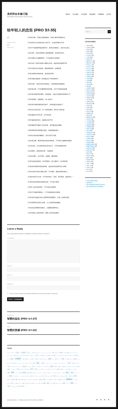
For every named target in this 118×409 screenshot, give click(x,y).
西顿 (33, 383)
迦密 (50, 383)
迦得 (54, 383)
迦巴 (52, 383)
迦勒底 (44, 383)
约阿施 (22, 379)
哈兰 (17, 363)
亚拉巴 (56, 352)
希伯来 (64, 366)
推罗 (69, 369)
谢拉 (36, 383)
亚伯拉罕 (24, 352)
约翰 (16, 379)
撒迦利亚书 (89, 117)
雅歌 (87, 86)
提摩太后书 (89, 150)
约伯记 (88, 78)
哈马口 (28, 363)
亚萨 (28, 355)
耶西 (64, 379)
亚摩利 (61, 352)
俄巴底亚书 (89, 103)
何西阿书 (88, 98)
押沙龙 (42, 369)
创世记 (68, 14)
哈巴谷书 (88, 111)
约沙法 (8, 379)
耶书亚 (33, 379)
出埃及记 (88, 47)
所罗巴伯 (28, 369)
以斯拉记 (88, 72)
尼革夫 (33, 366)
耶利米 (44, 379)
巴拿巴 (47, 366)
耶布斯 (51, 379)
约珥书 (88, 100)
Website (10, 284)
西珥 (20, 383)
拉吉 (44, 369)
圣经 (34, 363)
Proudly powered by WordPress (28, 400)
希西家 (9, 369)
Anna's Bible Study (92, 181)
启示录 (108, 14)
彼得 (18, 369)
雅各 (72, 383)
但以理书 (88, 96)
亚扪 (53, 352)
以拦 (74, 355)
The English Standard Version (95, 184)
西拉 (18, 383)
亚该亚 (33, 355)
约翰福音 (101, 14)
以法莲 (11, 359)
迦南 (48, 383)
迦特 (56, 383)
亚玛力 (15, 355)
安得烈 (13, 366)
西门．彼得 (31, 383)
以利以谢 (56, 355)
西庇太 (14, 383)
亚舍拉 (26, 355)
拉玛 (48, 369)
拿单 (53, 369)
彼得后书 (88, 161)
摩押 (8, 372)
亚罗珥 (23, 355)
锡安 (64, 383)
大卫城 (73, 363)
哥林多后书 (89, 134)
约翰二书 (88, 165)
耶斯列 (55, 379)
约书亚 (54, 375)
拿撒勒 (61, 369)
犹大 (67, 372)
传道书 (88, 84)
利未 (63, 359)
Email (9, 275)
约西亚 (19, 379)
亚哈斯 (34, 352)
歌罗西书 (88, 142)
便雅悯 (49, 359)
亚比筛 (7, 355)
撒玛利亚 (24, 372)
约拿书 (88, 105)
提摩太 (75, 369)
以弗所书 (88, 138)
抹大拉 (38, 369)
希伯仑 (59, 366)
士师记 (88, 57)
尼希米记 (88, 74)
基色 (58, 363)
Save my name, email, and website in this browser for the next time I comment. (34, 293)
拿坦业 (55, 369)
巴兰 (37, 366)
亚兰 (28, 352)
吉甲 (11, 363)
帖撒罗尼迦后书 (90, 146)
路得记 (88, 59)
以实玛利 (66, 355)
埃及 (38, 363)
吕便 (14, 363)
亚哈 (32, 352)
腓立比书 (88, 140)
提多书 (88, 152)
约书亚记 (88, 55)
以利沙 (62, 355)
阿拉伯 (69, 383)
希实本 (70, 366)
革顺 (14, 386)
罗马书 (88, 130)
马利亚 (19, 386)
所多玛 (26, 369)
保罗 (56, 358)
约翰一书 (88, 163)
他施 (40, 355)
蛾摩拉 (75, 379)
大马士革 (8, 366)
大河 (75, 363)
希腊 (78, 366)
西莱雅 (25, 383)
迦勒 (41, 383)
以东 (43, 355)
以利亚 (49, 355)
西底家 (16, 383)
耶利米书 (88, 90)
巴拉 (45, 366)
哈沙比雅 (23, 363)
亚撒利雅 (68, 352)
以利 (46, 355)
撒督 (28, 372)
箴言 (8, 45)
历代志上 (88, 69)
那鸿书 (88, 109)
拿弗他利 (58, 369)
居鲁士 (35, 366)
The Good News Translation (94, 186)
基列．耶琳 (47, 363)
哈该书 (88, 115)
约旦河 (75, 376)
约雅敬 (25, 379)
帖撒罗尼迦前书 (90, 144)
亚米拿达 (20, 355)
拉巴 (45, 369)
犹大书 (88, 169)
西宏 (9, 383)
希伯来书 (88, 156)
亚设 (31, 355)
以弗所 (68, 355)
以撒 (76, 355)
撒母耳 (20, 372)
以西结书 (88, 94)
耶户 (53, 379)
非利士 (9, 386)
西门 (28, 383)
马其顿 (16, 386)
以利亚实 (51, 355)
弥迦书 (88, 107)
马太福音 (75, 14)
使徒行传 (88, 129)
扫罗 (36, 369)
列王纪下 (88, 67)
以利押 (59, 355)
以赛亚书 (88, 88)
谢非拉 (37, 383)
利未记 (88, 49)
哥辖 (30, 363)
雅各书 (88, 158)
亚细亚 (21, 355)
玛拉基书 (88, 119)
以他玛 (45, 355)
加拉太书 (88, 136)
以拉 (72, 355)
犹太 (72, 372)
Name (9, 266)
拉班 (50, 369)
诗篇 (87, 80)
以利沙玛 (64, 355)
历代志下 (88, 70)
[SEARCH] (109, 31)
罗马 (31, 379)
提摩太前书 (89, 148)
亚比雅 (11, 355)
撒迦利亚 (31, 372)
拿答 (63, 369)
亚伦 (18, 352)
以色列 (18, 358)
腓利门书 (88, 154)
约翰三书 (88, 167)
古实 (8, 363)
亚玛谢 (17, 355)
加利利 (75, 358)
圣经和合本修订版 (17, 13)
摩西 (12, 372)
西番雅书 (88, 113)
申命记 (88, 53)
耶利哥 (40, 379)
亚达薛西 (34, 355)
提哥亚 (71, 369)
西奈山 (7, 383)
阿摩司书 (88, 101)
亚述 (37, 355)
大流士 (77, 363)
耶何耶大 (36, 379)
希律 (73, 366)
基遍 (62, 363)
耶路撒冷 (69, 379)
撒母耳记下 (89, 63)
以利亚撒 (54, 355)
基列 (43, 363)
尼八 (16, 366)
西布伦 (12, 383)
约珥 (10, 379)
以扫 (70, 355)
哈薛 (24, 363)
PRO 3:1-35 (10, 47)
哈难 (25, 363)
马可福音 (84, 14)
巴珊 (55, 366)
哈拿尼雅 (20, 363)
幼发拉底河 (13, 369)
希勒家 (67, 366)
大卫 (69, 363)
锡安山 (66, 383)
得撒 (22, 369)
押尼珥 (40, 369)
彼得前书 (88, 160)
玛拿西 (10, 376)
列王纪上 (88, 65)
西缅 (23, 383)
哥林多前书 (89, 132)
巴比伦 (51, 366)
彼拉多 (20, 369)
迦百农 (58, 383)
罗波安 (29, 379)
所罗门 (32, 369)
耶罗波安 (60, 379)
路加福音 (92, 14)
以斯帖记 (88, 76)
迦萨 (61, 383)
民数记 (88, 51)
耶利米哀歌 (89, 92)
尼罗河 (29, 366)
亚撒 (65, 352)
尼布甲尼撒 (24, 366)
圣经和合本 (89, 182)
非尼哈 (12, 386)
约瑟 (13, 379)
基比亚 (56, 363)
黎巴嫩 (22, 386)
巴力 (39, 366)
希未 (76, 366)
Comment (10, 238)
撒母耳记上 (89, 61)
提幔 (73, 369)
